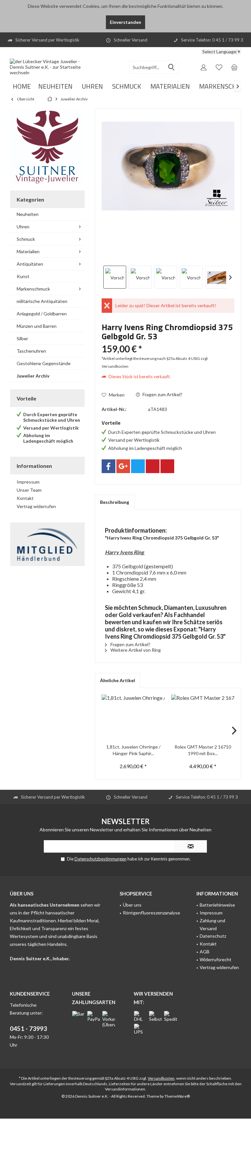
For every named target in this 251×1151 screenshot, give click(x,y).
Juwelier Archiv (33, 376)
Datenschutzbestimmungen (100, 858)
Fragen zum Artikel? (162, 394)
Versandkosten (161, 1078)
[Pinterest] (152, 466)
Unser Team (29, 490)
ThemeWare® (177, 1096)
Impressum (28, 482)
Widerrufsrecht (215, 959)
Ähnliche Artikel (117, 680)
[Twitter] (138, 466)
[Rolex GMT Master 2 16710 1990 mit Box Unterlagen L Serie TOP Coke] (202, 717)
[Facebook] (108, 466)
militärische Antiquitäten (42, 301)
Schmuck (26, 239)
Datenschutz (213, 936)
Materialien (28, 251)
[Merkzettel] (219, 67)
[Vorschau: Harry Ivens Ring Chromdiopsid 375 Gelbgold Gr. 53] (114, 277)
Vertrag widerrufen (36, 506)
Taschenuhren (31, 351)
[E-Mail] (167, 466)
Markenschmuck (33, 289)
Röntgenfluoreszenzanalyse (151, 912)
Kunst (23, 276)
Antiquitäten (30, 264)
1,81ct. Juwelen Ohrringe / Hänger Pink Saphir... (133, 750)
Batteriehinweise (217, 905)
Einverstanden (125, 22)
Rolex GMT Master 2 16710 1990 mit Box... (203, 750)
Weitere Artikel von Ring (135, 650)
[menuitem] (234, 67)
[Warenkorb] (234, 67)
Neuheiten (28, 214)
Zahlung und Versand (212, 924)
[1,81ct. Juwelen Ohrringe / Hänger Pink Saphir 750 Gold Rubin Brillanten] (133, 717)
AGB (204, 951)
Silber (22, 338)
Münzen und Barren (37, 326)
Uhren (23, 226)
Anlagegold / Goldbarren (42, 313)
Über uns (132, 905)
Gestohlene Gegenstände (44, 363)
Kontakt (25, 498)
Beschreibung (114, 502)
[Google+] (123, 466)
